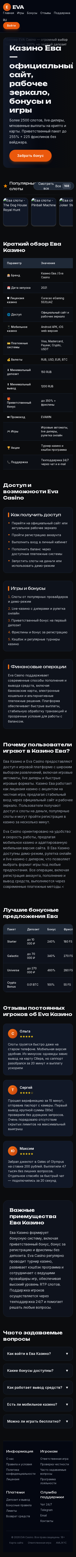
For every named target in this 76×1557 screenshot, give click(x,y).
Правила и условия (19, 1464)
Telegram (46, 1510)
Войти (11, 25)
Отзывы (45, 13)
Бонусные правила (19, 1505)
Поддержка (62, 13)
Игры (20, 13)
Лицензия (12, 1479)
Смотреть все (46, 186)
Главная (8, 13)
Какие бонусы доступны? (38, 1370)
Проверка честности (54, 1464)
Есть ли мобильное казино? (38, 1404)
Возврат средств (18, 1516)
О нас (10, 1458)
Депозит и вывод (18, 1499)
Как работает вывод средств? (38, 1387)
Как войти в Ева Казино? (38, 1354)
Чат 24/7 (46, 1504)
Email (43, 1515)
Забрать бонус (30, 156)
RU (5, 20)
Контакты (46, 1521)
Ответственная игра (54, 1458)
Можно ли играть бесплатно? (38, 1421)
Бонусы (32, 13)
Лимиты (11, 1510)
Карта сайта (16, 1542)
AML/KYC (61, 1542)
